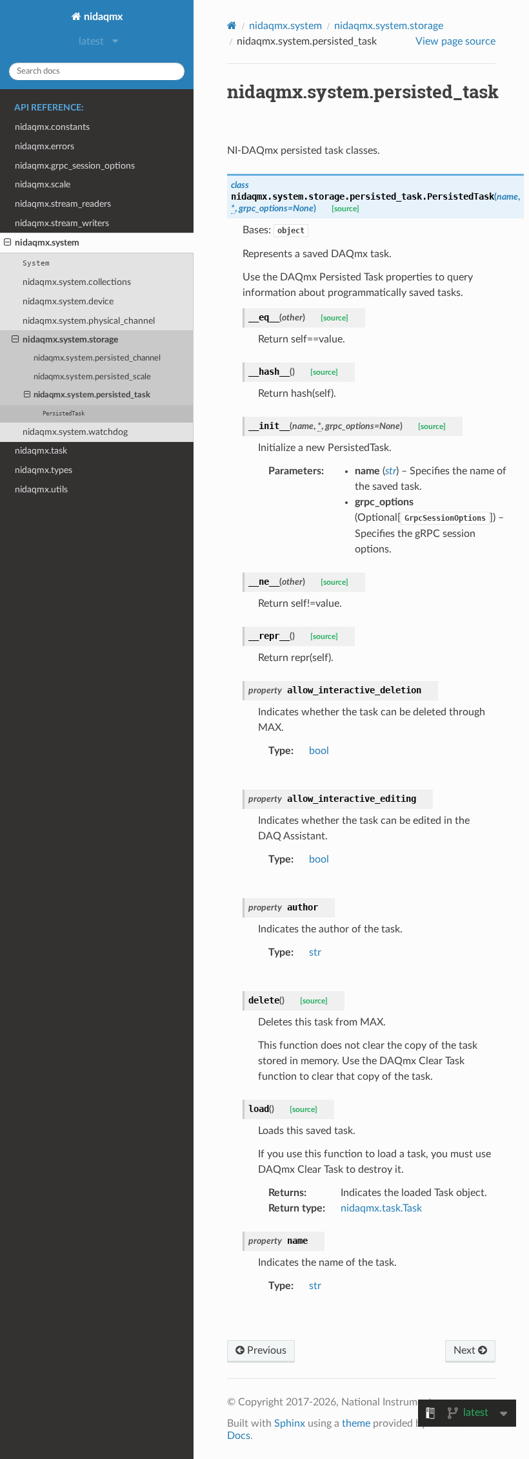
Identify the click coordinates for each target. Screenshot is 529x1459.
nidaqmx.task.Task (381, 1208)
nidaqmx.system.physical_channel (89, 321)
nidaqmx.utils (41, 489)
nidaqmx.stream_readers (63, 204)
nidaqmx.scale (42, 184)
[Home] (232, 25)
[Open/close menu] (7, 243)
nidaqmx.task (41, 451)
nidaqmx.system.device (68, 301)
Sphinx (289, 1423)
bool (319, 751)
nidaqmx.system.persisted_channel (97, 358)
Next (466, 1350)
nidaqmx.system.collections (77, 282)
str (315, 952)
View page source (455, 41)
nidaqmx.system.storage (70, 339)
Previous (265, 1350)
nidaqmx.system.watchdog (75, 432)
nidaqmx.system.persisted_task (92, 395)
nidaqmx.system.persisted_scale (92, 377)
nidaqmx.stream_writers (62, 223)
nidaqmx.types (43, 470)
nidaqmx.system (47, 242)
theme (356, 1423)
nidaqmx (102, 17)
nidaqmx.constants (52, 127)
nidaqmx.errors (44, 146)
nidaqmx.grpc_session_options (75, 166)
